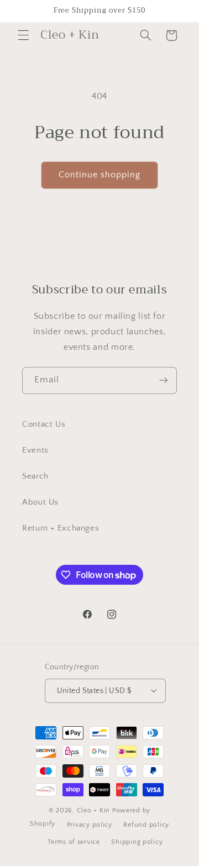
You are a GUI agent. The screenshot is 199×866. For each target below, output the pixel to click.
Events (35, 450)
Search (35, 476)
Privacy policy (89, 824)
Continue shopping (100, 175)
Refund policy (146, 824)
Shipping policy (137, 842)
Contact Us (43, 424)
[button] (23, 35)
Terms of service (74, 842)
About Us (40, 502)
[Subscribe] (163, 380)
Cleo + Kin (93, 810)
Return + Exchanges (60, 528)
